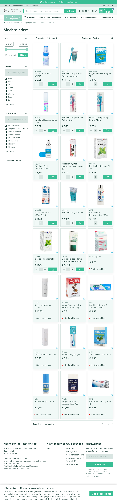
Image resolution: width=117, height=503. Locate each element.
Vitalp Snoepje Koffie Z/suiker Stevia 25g (71, 306)
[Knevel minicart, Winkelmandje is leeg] (101, 11)
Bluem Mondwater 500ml (43, 306)
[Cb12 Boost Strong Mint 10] (100, 383)
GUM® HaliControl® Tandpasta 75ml (98, 306)
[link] (102, 424)
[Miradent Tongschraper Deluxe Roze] (73, 102)
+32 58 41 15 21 (20, 458)
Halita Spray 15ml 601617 (43, 74)
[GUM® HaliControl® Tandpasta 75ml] (100, 287)
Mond (43, 22)
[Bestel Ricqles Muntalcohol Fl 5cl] (52, 269)
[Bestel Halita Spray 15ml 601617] (52, 84)
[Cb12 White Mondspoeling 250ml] (100, 195)
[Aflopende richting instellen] (112, 38)
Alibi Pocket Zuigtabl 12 (100, 354)
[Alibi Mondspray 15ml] (45, 383)
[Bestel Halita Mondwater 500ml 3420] (52, 223)
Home (6, 22)
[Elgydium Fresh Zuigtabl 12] (100, 56)
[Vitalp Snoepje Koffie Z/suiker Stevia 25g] (73, 287)
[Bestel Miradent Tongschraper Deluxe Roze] (80, 130)
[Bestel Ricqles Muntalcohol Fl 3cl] (107, 177)
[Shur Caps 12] (100, 241)
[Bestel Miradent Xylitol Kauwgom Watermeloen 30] (80, 177)
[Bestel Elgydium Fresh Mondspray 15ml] (52, 177)
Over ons (70, 448)
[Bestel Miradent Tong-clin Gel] (80, 223)
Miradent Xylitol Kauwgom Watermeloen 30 (73, 166)
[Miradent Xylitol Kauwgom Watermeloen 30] (73, 148)
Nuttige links (72, 451)
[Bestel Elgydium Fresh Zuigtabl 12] (107, 84)
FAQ (48, 448)
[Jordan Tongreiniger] (73, 336)
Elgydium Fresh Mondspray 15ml (42, 167)
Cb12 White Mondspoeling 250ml (98, 213)
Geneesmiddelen (71, 17)
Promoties (31, 17)
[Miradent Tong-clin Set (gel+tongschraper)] (73, 56)
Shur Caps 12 (95, 256)
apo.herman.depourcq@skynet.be (31, 460)
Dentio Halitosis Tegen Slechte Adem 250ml (72, 260)
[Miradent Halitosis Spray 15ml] (45, 102)
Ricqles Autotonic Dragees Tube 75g (70, 402)
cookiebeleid (71, 499)
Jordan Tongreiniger (71, 354)
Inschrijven (100, 464)
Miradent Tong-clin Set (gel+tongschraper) (72, 74)
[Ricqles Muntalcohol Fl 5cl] (45, 241)
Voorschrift (34, 5)
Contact (7, 5)
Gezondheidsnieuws (20, 5)
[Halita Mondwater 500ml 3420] (45, 195)
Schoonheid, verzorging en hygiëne (25, 22)
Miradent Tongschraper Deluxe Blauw (99, 118)
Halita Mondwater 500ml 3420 (43, 213)
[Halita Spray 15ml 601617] (45, 56)
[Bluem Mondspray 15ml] (45, 336)
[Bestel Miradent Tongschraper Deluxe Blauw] (107, 130)
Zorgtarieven (72, 464)
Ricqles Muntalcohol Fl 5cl (45, 260)
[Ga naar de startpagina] (12, 11)
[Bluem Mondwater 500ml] (45, 287)
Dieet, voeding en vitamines (50, 17)
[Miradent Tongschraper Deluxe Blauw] (100, 102)
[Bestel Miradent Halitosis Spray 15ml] (52, 130)
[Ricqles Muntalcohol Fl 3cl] (100, 148)
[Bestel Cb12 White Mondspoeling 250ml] (107, 223)
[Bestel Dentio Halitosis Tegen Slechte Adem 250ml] (80, 269)
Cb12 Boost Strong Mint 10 (100, 402)
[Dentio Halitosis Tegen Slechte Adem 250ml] (73, 241)
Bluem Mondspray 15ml (45, 354)
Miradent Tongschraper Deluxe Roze (72, 118)
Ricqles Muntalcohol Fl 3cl (99, 167)
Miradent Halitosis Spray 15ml (46, 121)
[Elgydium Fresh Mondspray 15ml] (45, 148)
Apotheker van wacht (75, 458)
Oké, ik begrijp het (101, 493)
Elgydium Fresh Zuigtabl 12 (100, 74)
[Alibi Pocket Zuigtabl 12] (100, 336)
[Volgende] (111, 424)
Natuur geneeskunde (89, 17)
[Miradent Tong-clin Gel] (73, 195)
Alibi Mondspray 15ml (44, 401)
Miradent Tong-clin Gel (72, 212)
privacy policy (99, 476)
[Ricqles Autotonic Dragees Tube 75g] (73, 383)
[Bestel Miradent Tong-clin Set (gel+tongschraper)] (80, 84)
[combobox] (43, 11)
